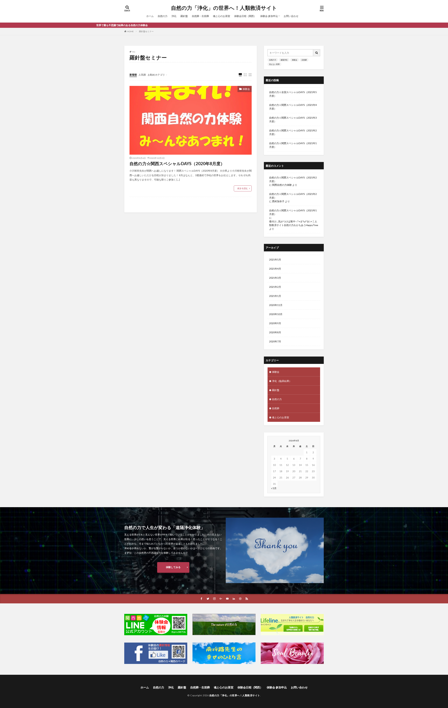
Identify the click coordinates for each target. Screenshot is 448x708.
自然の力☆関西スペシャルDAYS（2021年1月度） (293, 145)
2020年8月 (275, 332)
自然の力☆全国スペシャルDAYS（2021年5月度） (293, 94)
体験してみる (173, 567)
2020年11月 (275, 305)
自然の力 (162, 16)
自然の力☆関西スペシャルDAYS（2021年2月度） (293, 132)
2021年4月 (275, 268)
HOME (130, 31)
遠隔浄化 (284, 60)
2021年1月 (275, 295)
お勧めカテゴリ (156, 74)
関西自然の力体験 (282, 184)
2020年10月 (275, 314)
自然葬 (304, 60)
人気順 (142, 74)
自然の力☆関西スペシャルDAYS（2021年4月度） (293, 106)
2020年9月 (275, 323)
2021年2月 (275, 286)
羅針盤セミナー (146, 31)
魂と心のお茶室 (221, 16)
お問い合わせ (291, 16)
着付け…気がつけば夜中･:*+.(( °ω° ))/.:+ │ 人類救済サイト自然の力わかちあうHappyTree (293, 223)
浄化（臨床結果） (282, 380)
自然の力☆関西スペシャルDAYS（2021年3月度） (293, 119)
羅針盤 (184, 16)
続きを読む (242, 188)
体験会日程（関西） (245, 16)
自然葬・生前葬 (200, 16)
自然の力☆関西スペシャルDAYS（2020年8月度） (177, 163)
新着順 (133, 74)
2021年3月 (275, 277)
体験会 (246, 88)
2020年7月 (275, 341)
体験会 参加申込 (269, 16)
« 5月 (273, 488)
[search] (316, 52)
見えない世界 (274, 64)
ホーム (150, 16)
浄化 (174, 16)
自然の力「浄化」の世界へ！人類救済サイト (224, 7)
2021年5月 (275, 259)
